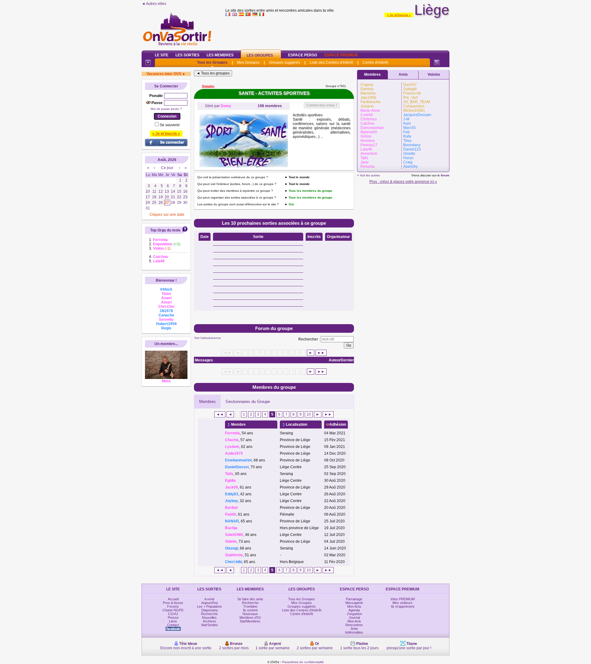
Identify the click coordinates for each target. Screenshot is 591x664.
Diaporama (209, 610)
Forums (173, 606)
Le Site (161, 55)
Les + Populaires (209, 606)
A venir (209, 599)
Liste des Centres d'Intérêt (331, 62)
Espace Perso (302, 55)
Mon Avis (354, 621)
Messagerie (354, 603)
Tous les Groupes (212, 62)
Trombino (250, 606)
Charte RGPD (173, 610)
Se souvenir (170, 125)
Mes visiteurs (402, 603)
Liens (173, 621)
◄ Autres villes (154, 4)
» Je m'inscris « (399, 15)
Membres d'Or (250, 617)
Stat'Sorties (209, 625)
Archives (209, 621)
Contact (173, 625)
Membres (207, 401)
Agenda (354, 610)
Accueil (173, 599)
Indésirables (354, 632)
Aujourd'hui (209, 603)
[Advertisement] (337, 32)
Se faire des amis (250, 599)
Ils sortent (250, 610)
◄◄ (219, 414)
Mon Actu (354, 606)
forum (445, 175)
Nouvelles (209, 617)
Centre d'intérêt (375, 62)
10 (309, 414)
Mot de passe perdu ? (166, 109)
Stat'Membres (250, 621)
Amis (403, 74)
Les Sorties (187, 55)
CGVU (173, 614)
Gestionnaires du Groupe (248, 401)
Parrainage (354, 599)
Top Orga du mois (165, 230)
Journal (354, 617)
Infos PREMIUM (403, 599)
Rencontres (354, 625)
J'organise (354, 614)
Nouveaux (250, 614)
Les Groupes (260, 55)
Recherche (209, 614)
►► (321, 353)
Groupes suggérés (284, 62)
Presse (173, 617)
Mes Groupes (248, 62)
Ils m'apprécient (402, 606)
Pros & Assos (173, 603)
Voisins (434, 74)
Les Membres (220, 55)
